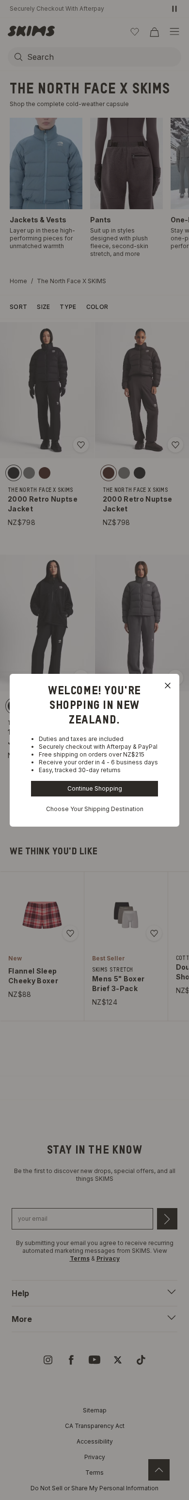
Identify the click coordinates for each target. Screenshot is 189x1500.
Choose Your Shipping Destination (94, 809)
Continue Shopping (94, 788)
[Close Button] (167, 685)
